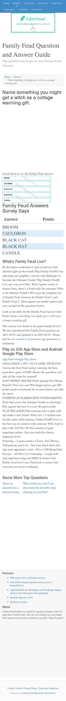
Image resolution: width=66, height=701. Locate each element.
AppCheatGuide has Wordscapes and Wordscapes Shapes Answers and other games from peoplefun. (35, 591)
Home (6, 3)
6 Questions (9, 9)
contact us (21, 339)
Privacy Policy (30, 688)
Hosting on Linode (18, 601)
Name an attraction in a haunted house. (11, 487)
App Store (8, 359)
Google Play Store (25, 359)
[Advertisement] (33, 138)
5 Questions (56, 3)
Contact (11, 688)
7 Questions (23, 9)
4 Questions (42, 3)
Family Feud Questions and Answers (39, 692)
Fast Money (37, 9)
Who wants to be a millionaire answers (27, 577)
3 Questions (29, 3)
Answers (16, 3)
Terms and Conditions (48, 688)
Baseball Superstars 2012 (21, 597)
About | (20, 688)
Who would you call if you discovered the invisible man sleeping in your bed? (39, 487)
